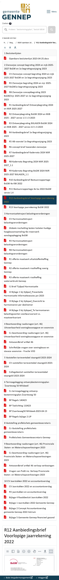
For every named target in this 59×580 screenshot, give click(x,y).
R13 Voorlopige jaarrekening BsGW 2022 (28, 207)
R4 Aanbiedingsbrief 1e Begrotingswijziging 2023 (28, 134)
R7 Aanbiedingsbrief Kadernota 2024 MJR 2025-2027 (27, 154)
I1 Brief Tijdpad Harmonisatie (23, 286)
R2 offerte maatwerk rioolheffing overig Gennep (26, 270)
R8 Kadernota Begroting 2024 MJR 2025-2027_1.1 (26, 164)
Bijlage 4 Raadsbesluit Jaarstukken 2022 (28, 497)
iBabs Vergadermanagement (18, 578)
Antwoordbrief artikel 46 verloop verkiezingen (31, 466)
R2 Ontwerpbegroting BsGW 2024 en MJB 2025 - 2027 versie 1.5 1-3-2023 (27, 116)
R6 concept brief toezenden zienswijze (27, 147)
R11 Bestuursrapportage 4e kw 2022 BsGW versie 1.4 (27, 191)
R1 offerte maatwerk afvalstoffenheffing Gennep (26, 261)
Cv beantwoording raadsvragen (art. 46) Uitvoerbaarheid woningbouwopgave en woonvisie (28, 335)
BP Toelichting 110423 (19, 406)
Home (6, 43)
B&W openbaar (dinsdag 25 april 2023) (32, 43)
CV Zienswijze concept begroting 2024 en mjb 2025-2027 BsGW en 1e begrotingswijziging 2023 (29, 76)
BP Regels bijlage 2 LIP (19, 417)
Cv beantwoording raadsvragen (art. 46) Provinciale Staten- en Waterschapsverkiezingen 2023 (27, 456)
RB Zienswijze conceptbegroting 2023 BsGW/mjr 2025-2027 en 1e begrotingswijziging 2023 (27, 96)
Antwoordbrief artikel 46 (20, 342)
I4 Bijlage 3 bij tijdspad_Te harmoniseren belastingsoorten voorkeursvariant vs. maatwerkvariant (26, 314)
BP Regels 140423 (17, 400)
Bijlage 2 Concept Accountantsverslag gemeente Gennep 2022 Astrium (25, 510)
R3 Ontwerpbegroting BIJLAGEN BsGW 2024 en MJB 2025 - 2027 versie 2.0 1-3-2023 (28, 125)
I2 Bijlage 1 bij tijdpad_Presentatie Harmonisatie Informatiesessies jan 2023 (24, 294)
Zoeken (5, 23)
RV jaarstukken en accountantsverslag (27, 492)
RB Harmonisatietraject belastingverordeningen (18, 252)
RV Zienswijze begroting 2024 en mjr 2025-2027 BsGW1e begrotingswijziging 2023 (27, 85)
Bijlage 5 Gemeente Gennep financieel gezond (31, 517)
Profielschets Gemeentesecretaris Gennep (29, 437)
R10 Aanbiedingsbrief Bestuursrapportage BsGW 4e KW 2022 (27, 182)
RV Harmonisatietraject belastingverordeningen (18, 243)
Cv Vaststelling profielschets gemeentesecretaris (20, 430)
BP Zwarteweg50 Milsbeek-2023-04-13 (27, 411)
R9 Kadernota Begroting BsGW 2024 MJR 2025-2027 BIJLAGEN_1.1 (26, 173)
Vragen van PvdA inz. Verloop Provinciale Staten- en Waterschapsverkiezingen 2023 (26, 473)
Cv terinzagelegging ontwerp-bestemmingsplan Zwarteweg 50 (21, 393)
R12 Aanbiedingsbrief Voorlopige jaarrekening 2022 (29, 200)
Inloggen (42, 578)
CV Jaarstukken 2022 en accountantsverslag (30, 486)
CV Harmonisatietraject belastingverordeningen (18, 221)
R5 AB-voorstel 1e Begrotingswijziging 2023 (30, 141)
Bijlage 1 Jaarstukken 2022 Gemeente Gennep (31, 503)
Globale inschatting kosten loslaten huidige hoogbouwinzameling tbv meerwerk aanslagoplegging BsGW (27, 232)
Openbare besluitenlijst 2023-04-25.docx (28, 59)
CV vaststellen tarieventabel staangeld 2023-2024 (28, 365)
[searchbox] (24, 29)
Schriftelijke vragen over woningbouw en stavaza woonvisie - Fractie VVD (26, 349)
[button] (52, 29)
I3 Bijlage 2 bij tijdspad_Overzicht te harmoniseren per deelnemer (24, 303)
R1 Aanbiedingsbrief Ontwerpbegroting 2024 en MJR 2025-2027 (28, 107)
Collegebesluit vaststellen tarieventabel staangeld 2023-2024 (26, 374)
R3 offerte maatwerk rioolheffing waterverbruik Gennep (22, 279)
